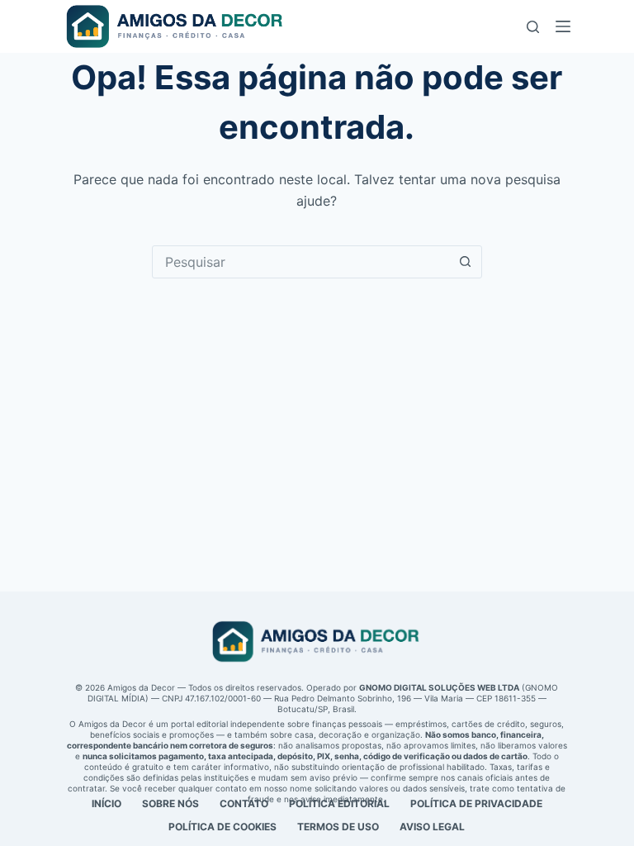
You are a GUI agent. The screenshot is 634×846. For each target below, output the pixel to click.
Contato (244, 803)
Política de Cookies (222, 826)
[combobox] (301, 261)
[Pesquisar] (533, 27)
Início (106, 803)
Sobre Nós (170, 803)
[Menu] (563, 26)
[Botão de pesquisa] (465, 262)
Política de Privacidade (476, 803)
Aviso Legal (432, 826)
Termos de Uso (338, 826)
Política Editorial (339, 803)
